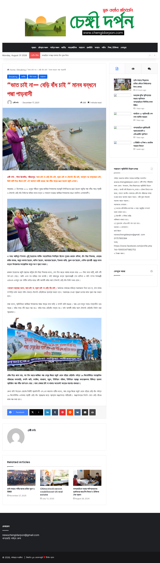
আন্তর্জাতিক (72, 47)
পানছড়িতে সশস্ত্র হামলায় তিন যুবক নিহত (55, 55)
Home (12, 69)
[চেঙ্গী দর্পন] (80, 21)
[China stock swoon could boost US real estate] (54, 478)
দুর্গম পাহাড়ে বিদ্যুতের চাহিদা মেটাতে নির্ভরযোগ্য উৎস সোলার (142, 83)
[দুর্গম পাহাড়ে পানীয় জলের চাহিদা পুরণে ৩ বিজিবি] (21, 478)
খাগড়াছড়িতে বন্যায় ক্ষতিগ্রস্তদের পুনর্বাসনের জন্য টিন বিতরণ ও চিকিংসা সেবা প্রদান (86, 491)
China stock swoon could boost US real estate (51, 491)
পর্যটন (104, 47)
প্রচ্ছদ (33, 47)
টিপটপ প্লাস (50, 557)
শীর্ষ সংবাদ (33, 76)
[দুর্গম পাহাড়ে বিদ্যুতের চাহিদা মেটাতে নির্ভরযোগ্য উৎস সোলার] (122, 84)
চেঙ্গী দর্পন (15, 102)
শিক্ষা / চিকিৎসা (113, 47)
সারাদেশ (82, 47)
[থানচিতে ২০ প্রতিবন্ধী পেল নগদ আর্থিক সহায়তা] (122, 118)
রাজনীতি (89, 47)
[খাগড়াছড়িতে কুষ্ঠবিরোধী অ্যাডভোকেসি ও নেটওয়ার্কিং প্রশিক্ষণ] (122, 132)
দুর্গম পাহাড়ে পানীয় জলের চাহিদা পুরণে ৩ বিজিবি (21, 490)
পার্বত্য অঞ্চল (54, 47)
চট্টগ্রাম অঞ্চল (43, 47)
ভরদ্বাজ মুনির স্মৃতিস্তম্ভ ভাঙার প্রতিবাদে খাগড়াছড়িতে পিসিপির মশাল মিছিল (143, 100)
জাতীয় (63, 47)
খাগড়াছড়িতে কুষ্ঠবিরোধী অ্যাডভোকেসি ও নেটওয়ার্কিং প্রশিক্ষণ (141, 131)
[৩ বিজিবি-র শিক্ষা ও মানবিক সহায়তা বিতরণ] (122, 147)
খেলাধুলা (123, 47)
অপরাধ (97, 47)
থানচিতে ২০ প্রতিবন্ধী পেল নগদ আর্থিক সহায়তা (143, 115)
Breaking (21, 69)
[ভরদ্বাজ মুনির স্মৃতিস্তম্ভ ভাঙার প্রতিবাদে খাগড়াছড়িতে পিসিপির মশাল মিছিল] (122, 99)
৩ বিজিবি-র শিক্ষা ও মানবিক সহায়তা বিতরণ (143, 144)
